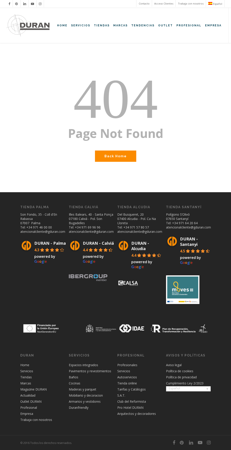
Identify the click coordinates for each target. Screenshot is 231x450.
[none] (188, 389)
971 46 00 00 (42, 227)
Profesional (28, 407)
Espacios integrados (83, 365)
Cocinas (74, 383)
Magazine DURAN (33, 389)
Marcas (25, 383)
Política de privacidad (181, 377)
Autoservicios (127, 377)
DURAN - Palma (50, 243)
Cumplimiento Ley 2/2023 (184, 383)
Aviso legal (174, 365)
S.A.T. (121, 395)
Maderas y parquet (82, 389)
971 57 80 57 (139, 227)
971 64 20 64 (188, 223)
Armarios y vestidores (85, 401)
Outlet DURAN (31, 401)
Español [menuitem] (174, 388)
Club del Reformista (131, 401)
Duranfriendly (78, 407)
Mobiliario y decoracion (86, 395)
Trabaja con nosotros (36, 420)
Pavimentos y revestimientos (90, 371)
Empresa (26, 413)
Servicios (26, 371)
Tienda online (127, 383)
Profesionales (127, 365)
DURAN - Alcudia (140, 245)
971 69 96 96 (90, 227)
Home (24, 365)
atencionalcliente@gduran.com (42, 231)
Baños (73, 377)
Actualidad (27, 395)
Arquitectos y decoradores (136, 413)
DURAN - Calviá (98, 243)
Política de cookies (179, 371)
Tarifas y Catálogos (131, 389)
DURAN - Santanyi (189, 241)
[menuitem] (215, 3)
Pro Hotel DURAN (130, 407)
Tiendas (26, 377)
